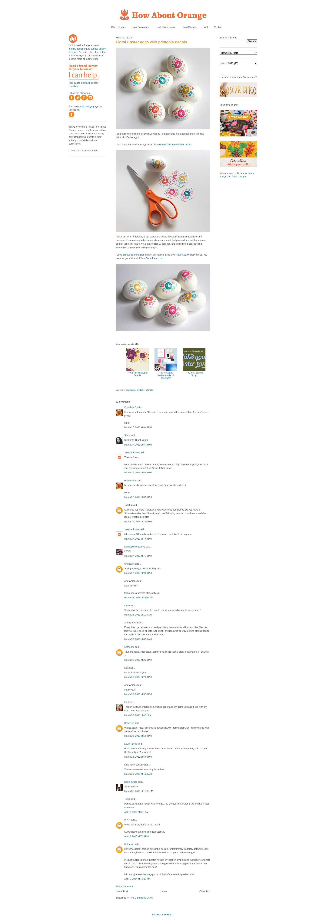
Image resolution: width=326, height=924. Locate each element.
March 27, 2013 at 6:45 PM (138, 427)
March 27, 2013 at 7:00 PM (138, 521)
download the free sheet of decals (174, 144)
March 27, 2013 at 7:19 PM (138, 556)
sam (126, 605)
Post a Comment (124, 886)
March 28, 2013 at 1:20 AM (138, 614)
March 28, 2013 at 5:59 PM (138, 736)
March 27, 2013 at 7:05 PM (138, 538)
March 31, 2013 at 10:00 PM (138, 791)
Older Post (204, 891)
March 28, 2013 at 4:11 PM (137, 715)
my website (98, 55)
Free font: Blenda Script (194, 374)
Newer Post (122, 891)
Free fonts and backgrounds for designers (166, 375)
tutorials (149, 390)
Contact (218, 27)
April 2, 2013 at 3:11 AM (136, 812)
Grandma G (130, 407)
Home (164, 891)
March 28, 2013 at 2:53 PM (138, 677)
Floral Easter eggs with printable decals (151, 42)
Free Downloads (140, 27)
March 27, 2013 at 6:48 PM (138, 472)
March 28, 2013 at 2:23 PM (138, 660)
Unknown (129, 564)
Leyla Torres (130, 744)
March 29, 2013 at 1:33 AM (138, 774)
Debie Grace (130, 782)
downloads (131, 390)
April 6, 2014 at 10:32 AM (137, 879)
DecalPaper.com (154, 258)
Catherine (129, 647)
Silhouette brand (131, 254)
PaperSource (183, 254)
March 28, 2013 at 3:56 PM (138, 694)
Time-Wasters (189, 27)
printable (141, 390)
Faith (126, 702)
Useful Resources (165, 27)
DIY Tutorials (118, 27)
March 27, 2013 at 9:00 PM (138, 573)
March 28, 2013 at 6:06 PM (138, 757)
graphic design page (87, 106)
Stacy (127, 435)
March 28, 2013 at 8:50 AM (138, 639)
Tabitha (128, 505)
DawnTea (129, 723)
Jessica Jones (131, 452)
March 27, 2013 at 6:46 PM (138, 444)
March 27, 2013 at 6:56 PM (138, 497)
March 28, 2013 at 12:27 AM (138, 597)
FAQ (205, 27)
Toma (127, 799)
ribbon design (239, 176)
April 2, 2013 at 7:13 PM (136, 836)
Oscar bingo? (250, 77)
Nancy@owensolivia (134, 546)
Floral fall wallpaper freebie (138, 374)
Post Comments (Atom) (141, 897)
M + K (127, 819)
